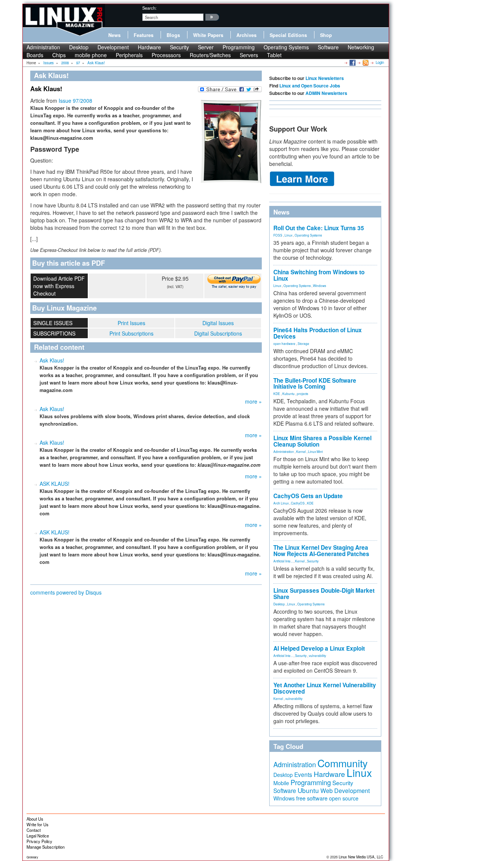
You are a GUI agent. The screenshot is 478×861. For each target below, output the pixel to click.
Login (380, 62)
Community (342, 763)
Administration (43, 47)
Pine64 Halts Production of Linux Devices (317, 333)
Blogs (173, 35)
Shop (326, 35)
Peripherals (129, 55)
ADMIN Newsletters (326, 93)
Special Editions (288, 35)
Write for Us (38, 824)
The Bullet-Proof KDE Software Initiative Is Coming (314, 383)
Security (179, 47)
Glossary (32, 857)
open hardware (284, 343)
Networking (361, 47)
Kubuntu (288, 393)
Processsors (166, 55)
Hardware (149, 47)
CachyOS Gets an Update (308, 496)
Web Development (345, 790)
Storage (303, 343)
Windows (319, 285)
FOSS (277, 235)
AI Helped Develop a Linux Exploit (319, 648)
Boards (35, 55)
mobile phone (91, 55)
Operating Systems (286, 47)
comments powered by (66, 592)
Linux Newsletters (324, 78)
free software (312, 798)
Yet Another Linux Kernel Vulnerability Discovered (324, 688)
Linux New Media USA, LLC (361, 857)
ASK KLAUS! (54, 483)
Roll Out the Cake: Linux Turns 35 (318, 228)
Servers (249, 55)
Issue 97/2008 (75, 100)
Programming (239, 47)
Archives (246, 35)
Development (113, 47)
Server (206, 47)
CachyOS (298, 503)
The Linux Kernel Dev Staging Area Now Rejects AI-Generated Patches (321, 550)
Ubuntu (308, 790)
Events (303, 774)
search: (149, 8)
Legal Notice (38, 836)
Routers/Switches (210, 55)
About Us (35, 819)
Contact (34, 830)
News (114, 35)
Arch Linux (281, 503)
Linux (288, 235)
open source (343, 798)
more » (253, 401)
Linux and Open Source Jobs (309, 85)
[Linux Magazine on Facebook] (352, 62)
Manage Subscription (46, 847)
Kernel (301, 451)
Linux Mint (315, 451)
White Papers (208, 35)
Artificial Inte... (283, 561)
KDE (276, 393)
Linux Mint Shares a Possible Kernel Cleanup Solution (322, 441)
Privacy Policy (39, 841)
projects (302, 393)
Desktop (79, 47)
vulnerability (317, 655)
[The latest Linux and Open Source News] (365, 62)
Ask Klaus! (52, 360)
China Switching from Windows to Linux (318, 275)
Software (328, 47)
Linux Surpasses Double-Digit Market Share (324, 593)
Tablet (274, 55)
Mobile (281, 783)
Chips (59, 55)
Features (143, 35)
